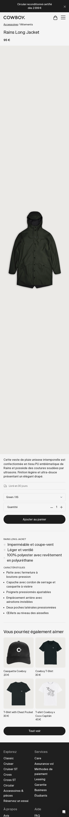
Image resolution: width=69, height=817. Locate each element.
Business (40, 790)
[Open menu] (63, 17)
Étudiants (40, 795)
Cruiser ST (11, 769)
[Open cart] (55, 17)
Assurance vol (44, 764)
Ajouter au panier (34, 519)
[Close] (65, 6)
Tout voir (34, 731)
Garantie (40, 785)
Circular (9, 785)
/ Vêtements (18, 24)
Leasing (39, 779)
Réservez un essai (16, 801)
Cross (8, 775)
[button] (64, 812)
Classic (9, 758)
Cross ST (10, 780)
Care (37, 758)
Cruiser (8, 764)
